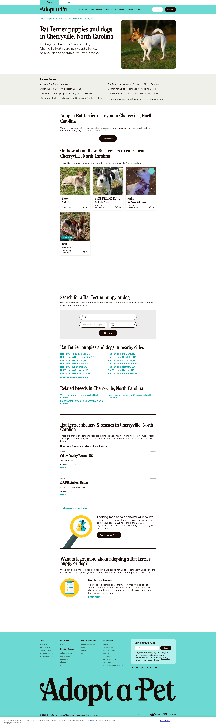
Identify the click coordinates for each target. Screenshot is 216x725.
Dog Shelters (65, 656)
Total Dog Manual (46, 653)
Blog (83, 647)
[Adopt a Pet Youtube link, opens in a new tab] (147, 667)
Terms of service (109, 650)
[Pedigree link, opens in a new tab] (165, 714)
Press (83, 653)
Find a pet (44, 644)
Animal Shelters (66, 653)
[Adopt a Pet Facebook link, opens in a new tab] (133, 667)
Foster (130, 9)
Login (157, 9)
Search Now (108, 139)
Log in (62, 665)
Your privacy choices (111, 665)
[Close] (212, 720)
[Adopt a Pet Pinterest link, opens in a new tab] (142, 667)
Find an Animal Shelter (109, 535)
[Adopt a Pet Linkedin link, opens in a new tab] (156, 667)
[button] (83, 206)
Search (108, 333)
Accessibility (107, 656)
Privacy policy (108, 647)
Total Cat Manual (46, 656)
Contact (84, 650)
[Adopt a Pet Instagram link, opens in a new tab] (152, 667)
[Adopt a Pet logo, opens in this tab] (108, 694)
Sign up (170, 9)
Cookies (106, 653)
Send (166, 648)
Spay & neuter (45, 650)
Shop (138, 9)
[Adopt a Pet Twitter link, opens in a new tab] (137, 667)
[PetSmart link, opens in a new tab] (154, 714)
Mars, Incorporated (110, 659)
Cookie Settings (92, 715)
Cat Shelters (64, 659)
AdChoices (107, 662)
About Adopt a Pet (88, 644)
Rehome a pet (45, 647)
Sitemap (106, 644)
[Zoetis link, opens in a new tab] (173, 714)
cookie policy (90, 720)
